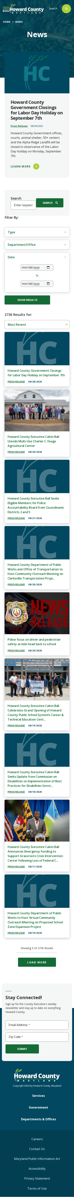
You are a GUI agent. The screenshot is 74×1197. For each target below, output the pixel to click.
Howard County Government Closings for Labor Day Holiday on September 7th (36, 373)
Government (38, 1107)
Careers (37, 1139)
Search (53, 8)
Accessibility (37, 1169)
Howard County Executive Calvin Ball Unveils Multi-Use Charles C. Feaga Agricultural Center (33, 441)
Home (6, 21)
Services (38, 1096)
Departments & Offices (38, 1119)
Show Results (27, 300)
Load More (37, 962)
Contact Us (37, 1149)
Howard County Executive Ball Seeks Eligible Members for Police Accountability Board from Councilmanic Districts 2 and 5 (36, 505)
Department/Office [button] (22, 245)
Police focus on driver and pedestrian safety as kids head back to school (34, 641)
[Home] (27, 8)
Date (11, 257)
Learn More (21, 166)
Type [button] (11, 232)
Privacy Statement (37, 1178)
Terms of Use (37, 1188)
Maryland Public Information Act (37, 1159)
